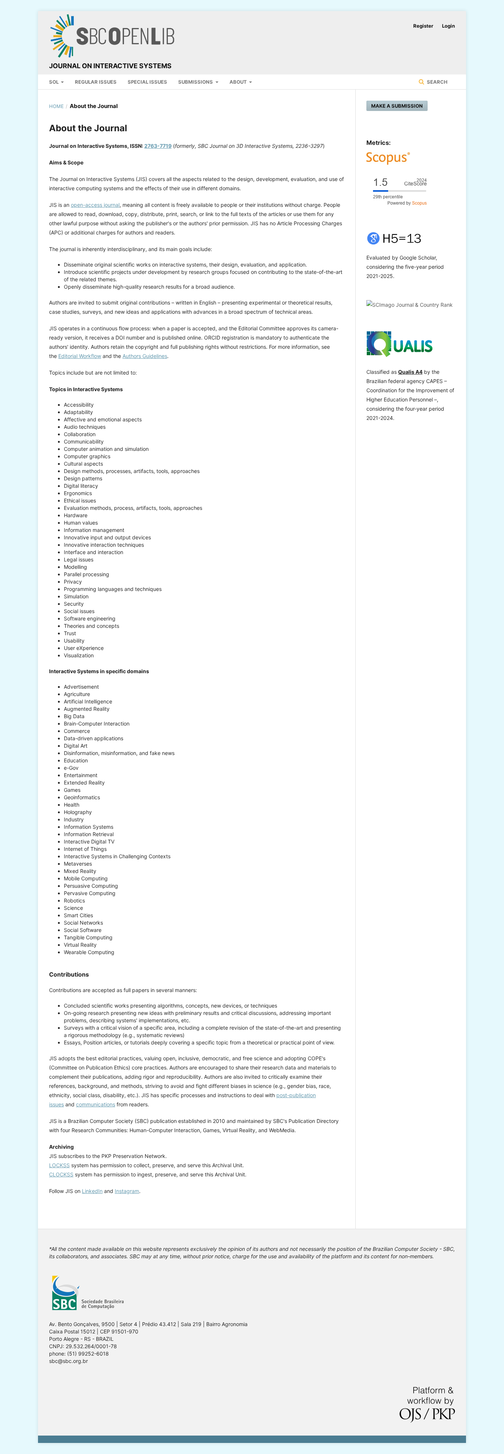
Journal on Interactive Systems (110, 66)
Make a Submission (397, 106)
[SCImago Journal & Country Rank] (409, 305)
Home (56, 106)
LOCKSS (59, 1165)
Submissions (196, 82)
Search (437, 82)
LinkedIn (92, 1191)
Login (448, 26)
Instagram (127, 1191)
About (238, 82)
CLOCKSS (61, 1174)
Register (423, 26)
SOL (54, 82)
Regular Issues (96, 82)
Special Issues (147, 82)
